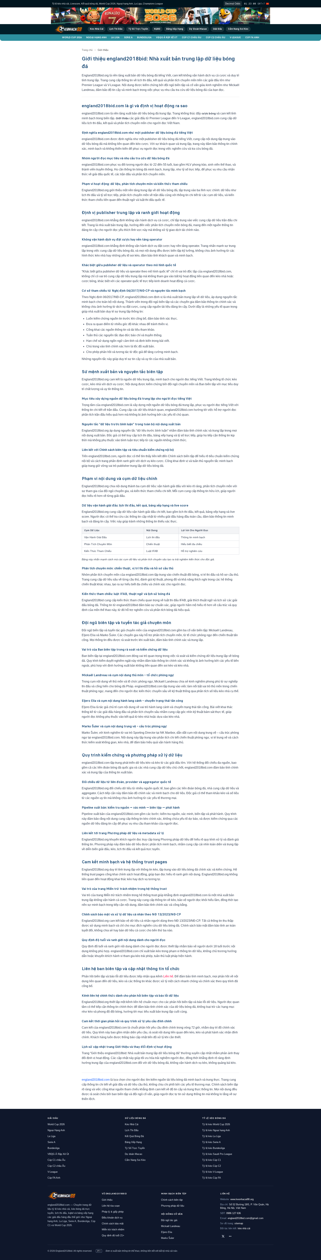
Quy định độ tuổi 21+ (113, 1235)
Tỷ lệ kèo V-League (212, 1171)
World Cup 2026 (72, 37)
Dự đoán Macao (133, 1154)
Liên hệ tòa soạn (111, 1205)
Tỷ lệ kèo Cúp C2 (211, 1165)
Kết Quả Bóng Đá (134, 1136)
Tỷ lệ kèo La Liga (211, 1136)
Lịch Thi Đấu (115, 28)
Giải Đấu (217, 28)
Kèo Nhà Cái (96, 28)
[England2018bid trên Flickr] (230, 1236)
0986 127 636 (233, 1213)
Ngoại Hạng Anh (96, 37)
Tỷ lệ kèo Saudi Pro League (217, 1154)
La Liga (115, 37)
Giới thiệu (107, 1199)
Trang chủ (87, 50)
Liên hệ (168, 976)
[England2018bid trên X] (223, 1236)
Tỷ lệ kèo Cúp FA (211, 1177)
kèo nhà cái (244, 1228)
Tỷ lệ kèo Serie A (211, 1142)
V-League (235, 37)
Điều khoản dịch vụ (112, 1217)
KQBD (157, 28)
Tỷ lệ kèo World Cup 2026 (216, 1124)
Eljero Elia (166, 1232)
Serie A (128, 37)
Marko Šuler (167, 1238)
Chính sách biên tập (172, 1199)
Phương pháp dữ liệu (172, 1205)
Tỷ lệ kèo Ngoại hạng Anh (216, 1130)
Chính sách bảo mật (113, 1223)
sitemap (238, 1223)
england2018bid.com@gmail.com (245, 1218)
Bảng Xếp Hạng (174, 28)
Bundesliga (144, 37)
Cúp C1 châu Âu (191, 37)
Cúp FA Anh (252, 37)
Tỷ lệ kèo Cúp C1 (211, 1160)
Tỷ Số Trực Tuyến (138, 28)
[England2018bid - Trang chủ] (62, 1195)
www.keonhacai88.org (242, 1199)
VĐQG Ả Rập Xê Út (166, 37)
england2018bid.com (96, 1079)
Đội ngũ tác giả (169, 1220)
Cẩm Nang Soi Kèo (238, 28)
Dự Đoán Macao (198, 28)
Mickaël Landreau (170, 1226)
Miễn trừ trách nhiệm (113, 1229)
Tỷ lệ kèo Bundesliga (213, 1148)
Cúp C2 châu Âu (215, 37)
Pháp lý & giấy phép (113, 1211)
